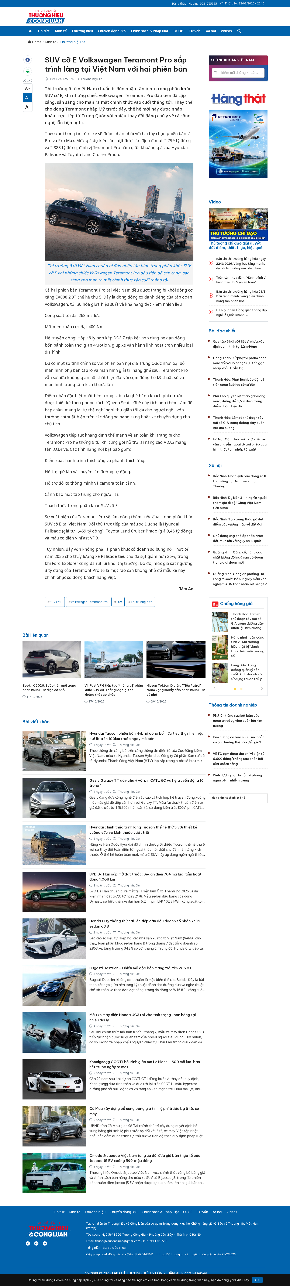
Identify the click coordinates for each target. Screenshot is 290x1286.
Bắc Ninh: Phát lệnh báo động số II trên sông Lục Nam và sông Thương (239, 481)
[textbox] (238, 72)
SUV (119, 602)
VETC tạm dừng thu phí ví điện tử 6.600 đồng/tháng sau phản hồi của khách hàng (238, 759)
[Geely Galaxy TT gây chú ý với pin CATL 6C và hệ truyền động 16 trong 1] (54, 798)
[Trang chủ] (30, 31)
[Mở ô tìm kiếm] (239, 31)
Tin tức (43, 31)
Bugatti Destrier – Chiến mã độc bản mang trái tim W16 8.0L (142, 968)
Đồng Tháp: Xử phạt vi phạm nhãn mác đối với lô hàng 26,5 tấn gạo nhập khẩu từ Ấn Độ (239, 363)
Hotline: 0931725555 (203, 3)
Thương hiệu (82, 31)
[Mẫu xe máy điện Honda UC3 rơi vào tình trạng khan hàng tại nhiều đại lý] (54, 1032)
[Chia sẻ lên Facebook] (27, 59)
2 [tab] (241, 689)
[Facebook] (28, 1243)
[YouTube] (36, 1243)
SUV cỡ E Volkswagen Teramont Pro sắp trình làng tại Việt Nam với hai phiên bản (116, 64)
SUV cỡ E (56, 602)
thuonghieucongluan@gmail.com (117, 1241)
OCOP (178, 31)
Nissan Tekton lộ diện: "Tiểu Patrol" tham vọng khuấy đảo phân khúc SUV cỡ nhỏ (175, 690)
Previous (214, 688)
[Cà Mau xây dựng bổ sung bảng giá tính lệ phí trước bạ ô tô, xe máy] (54, 1126)
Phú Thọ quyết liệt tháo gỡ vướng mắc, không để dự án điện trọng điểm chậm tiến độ (239, 401)
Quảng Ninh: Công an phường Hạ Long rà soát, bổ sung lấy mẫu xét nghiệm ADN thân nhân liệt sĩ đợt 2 (240, 579)
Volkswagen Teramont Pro (89, 602)
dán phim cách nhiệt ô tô (228, 797)
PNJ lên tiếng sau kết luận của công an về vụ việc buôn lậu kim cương (237, 721)
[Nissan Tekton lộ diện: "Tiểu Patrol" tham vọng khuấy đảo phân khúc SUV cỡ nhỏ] (175, 659)
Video (215, 202)
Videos (226, 31)
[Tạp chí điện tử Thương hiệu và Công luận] (48, 1229)
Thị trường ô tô (141, 602)
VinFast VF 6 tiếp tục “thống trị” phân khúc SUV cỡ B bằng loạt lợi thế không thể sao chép (113, 690)
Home (36, 42)
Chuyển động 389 (112, 31)
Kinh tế (61, 31)
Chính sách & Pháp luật (150, 31)
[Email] (45, 1243)
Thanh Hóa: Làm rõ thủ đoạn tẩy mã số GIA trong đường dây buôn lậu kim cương (239, 423)
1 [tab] (235, 689)
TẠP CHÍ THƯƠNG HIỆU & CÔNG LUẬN (143, 1273)
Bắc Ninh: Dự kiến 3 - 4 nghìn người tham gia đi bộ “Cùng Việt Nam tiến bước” (240, 503)
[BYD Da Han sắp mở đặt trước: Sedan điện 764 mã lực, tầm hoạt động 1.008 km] (54, 892)
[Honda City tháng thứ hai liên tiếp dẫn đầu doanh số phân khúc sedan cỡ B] (54, 938)
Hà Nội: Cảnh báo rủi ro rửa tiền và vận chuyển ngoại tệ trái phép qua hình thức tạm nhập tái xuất (240, 444)
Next (261, 688)
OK (257, 1280)
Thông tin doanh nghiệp (233, 705)
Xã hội (211, 31)
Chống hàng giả (236, 603)
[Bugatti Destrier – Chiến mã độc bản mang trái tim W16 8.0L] (54, 985)
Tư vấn (194, 31)
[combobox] (238, 73)
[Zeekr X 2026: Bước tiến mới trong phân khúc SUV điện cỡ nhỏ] (52, 659)
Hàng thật (179, 3)
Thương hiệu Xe (72, 42)
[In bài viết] (27, 71)
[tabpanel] (238, 649)
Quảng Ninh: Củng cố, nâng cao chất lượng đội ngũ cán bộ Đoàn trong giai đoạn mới (238, 557)
